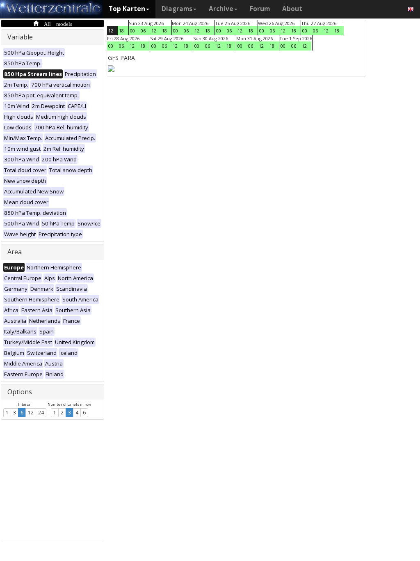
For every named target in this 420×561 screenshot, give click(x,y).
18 (121, 31)
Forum (260, 9)
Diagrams (177, 9)
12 (31, 412)
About (292, 9)
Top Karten (127, 9)
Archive (221, 9)
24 (41, 412)
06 (143, 31)
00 (132, 31)
